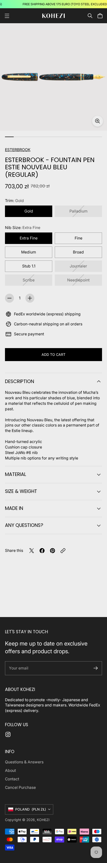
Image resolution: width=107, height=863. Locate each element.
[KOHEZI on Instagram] (8, 734)
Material (15, 474)
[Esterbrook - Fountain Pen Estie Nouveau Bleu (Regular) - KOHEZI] (53, 77)
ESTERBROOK (17, 149)
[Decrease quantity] (9, 298)
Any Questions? (24, 525)
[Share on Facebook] (42, 550)
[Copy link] (62, 550)
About (10, 770)
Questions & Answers (24, 762)
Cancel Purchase (20, 787)
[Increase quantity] (29, 298)
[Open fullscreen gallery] (97, 121)
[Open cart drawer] (100, 16)
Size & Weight (21, 491)
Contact (12, 779)
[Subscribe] (96, 668)
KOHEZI (43, 820)
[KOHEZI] (53, 15)
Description (19, 381)
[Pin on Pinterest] (52, 550)
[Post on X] (31, 550)
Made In (14, 508)
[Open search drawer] (90, 16)
